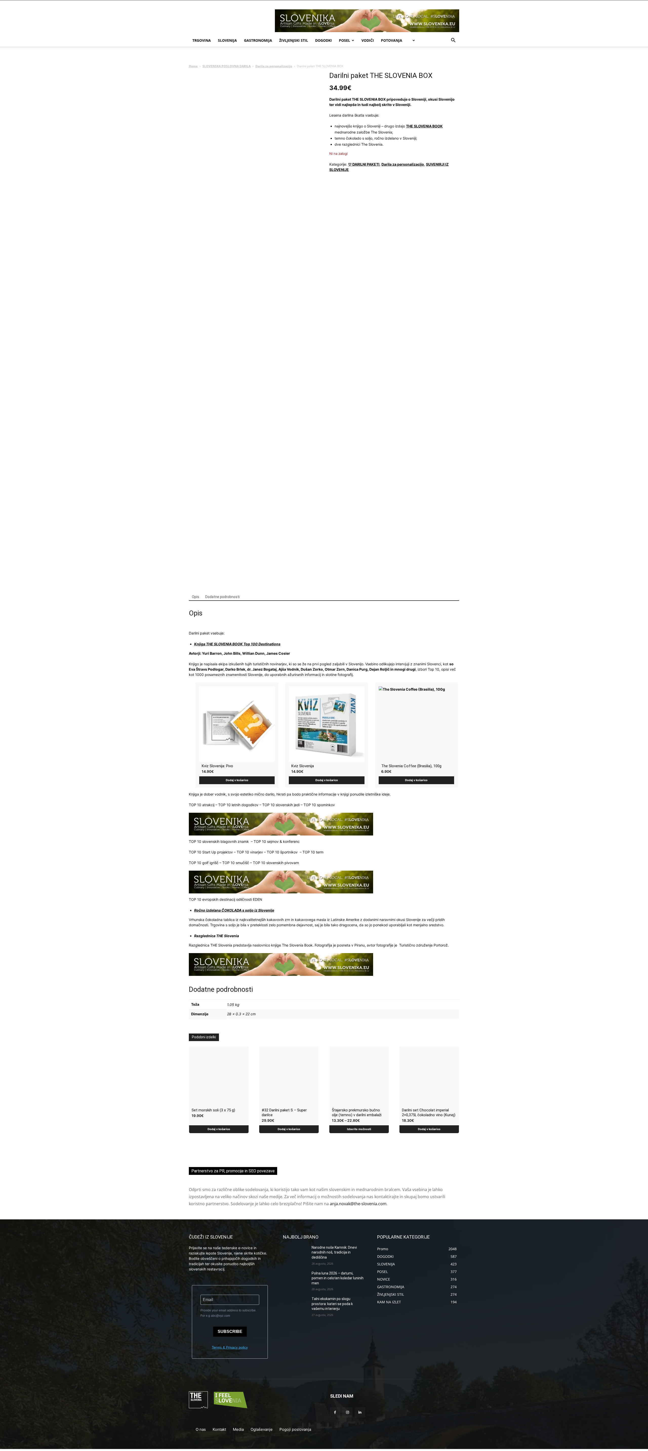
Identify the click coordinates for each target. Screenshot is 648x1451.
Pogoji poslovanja (295, 1429)
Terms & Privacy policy (230, 1347)
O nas (201, 1429)
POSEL (344, 40)
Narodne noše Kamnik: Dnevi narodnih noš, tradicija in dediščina (334, 1252)
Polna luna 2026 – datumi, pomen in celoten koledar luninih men (337, 1278)
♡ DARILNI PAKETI (363, 164)
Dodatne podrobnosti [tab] (222, 597)
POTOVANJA (391, 40)
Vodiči (367, 40)
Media (238, 1429)
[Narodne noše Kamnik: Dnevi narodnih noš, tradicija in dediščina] (295, 1253)
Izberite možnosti (359, 1129)
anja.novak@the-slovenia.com (358, 1203)
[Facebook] (335, 1412)
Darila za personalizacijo (273, 66)
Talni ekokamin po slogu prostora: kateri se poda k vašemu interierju (332, 1304)
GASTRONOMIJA (258, 40)
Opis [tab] (195, 597)
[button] (453, 40)
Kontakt (219, 1429)
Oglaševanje (262, 1429)
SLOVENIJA (227, 40)
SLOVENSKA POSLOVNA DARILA (226, 66)
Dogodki (323, 40)
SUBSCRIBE (230, 1331)
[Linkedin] (360, 1412)
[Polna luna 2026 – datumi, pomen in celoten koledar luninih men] (295, 1279)
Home (193, 66)
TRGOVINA (201, 40)
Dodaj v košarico (237, 780)
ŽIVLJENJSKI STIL (293, 40)
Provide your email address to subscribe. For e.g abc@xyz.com (228, 1313)
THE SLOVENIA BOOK (424, 126)
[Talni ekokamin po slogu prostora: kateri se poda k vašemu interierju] (295, 1305)
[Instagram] (347, 1412)
